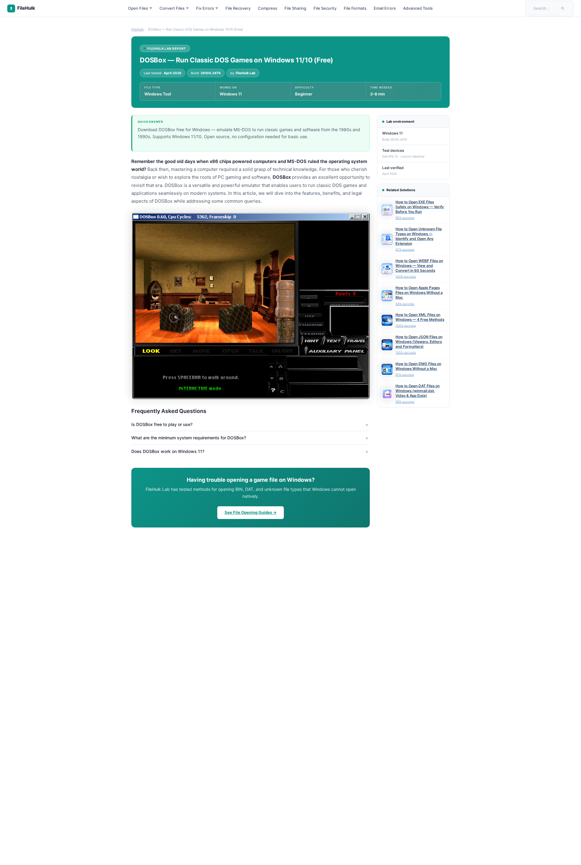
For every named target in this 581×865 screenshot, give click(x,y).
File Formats (355, 8)
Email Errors (385, 8)
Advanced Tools (418, 8)
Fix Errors (207, 8)
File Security (324, 8)
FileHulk (137, 29)
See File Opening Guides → (251, 512)
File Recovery (238, 8)
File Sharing (295, 8)
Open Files (140, 8)
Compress (267, 8)
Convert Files (174, 8)
